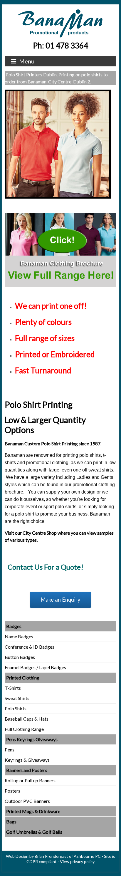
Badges (13, 626)
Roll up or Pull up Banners (30, 780)
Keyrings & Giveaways (27, 760)
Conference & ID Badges (29, 647)
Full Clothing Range (24, 729)
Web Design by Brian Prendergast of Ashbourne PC (53, 856)
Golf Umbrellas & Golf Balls (34, 832)
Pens (9, 749)
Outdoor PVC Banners (27, 801)
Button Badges (20, 657)
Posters (12, 790)
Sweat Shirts (17, 698)
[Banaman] (60, 11)
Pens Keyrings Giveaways (32, 739)
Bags (11, 821)
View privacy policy (77, 861)
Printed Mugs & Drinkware (33, 811)
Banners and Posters (26, 770)
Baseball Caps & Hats (26, 718)
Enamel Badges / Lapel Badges (35, 667)
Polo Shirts (15, 708)
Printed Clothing (22, 677)
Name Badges (19, 636)
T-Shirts (13, 688)
